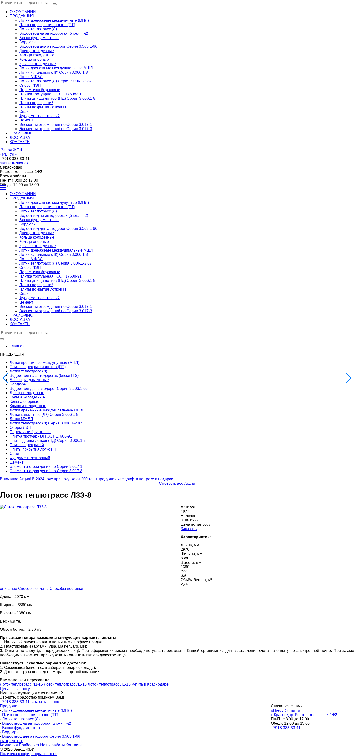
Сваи (24, 111)
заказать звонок (14, 163)
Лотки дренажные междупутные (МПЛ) (54, 20)
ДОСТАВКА (20, 137)
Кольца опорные (34, 59)
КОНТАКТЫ (20, 142)
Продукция (10, 706)
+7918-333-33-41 (286, 728)
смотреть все (11, 741)
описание (8, 588)
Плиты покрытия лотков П (42, 107)
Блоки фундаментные (39, 38)
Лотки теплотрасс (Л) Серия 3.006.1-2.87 (55, 81)
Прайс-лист (29, 745)
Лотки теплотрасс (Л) (38, 29)
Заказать (189, 529)
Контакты (74, 745)
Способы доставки (66, 588)
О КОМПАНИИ (23, 12)
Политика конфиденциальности (28, 754)
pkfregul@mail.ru (285, 710)
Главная (17, 346)
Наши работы (53, 745)
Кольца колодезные (36, 55)
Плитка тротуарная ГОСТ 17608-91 (50, 94)
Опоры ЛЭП (30, 85)
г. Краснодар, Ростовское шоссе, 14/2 (304, 715)
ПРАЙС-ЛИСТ (22, 133)
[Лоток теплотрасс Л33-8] (23, 507)
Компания (9, 745)
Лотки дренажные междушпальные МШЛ (56, 68)
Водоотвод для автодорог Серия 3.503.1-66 (58, 46)
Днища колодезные (36, 51)
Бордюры (27, 42)
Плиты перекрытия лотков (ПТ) (47, 25)
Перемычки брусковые (39, 90)
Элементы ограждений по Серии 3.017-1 (55, 124)
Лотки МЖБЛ (31, 77)
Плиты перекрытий (36, 103)
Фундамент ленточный (39, 116)
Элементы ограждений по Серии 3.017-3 (55, 129)
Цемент (26, 120)
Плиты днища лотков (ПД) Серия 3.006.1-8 (57, 98)
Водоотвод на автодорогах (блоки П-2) (53, 33)
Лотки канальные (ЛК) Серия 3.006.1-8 (53, 72)
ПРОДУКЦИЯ (22, 16)
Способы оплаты (33, 588)
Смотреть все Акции (177, 483)
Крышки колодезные (37, 64)
